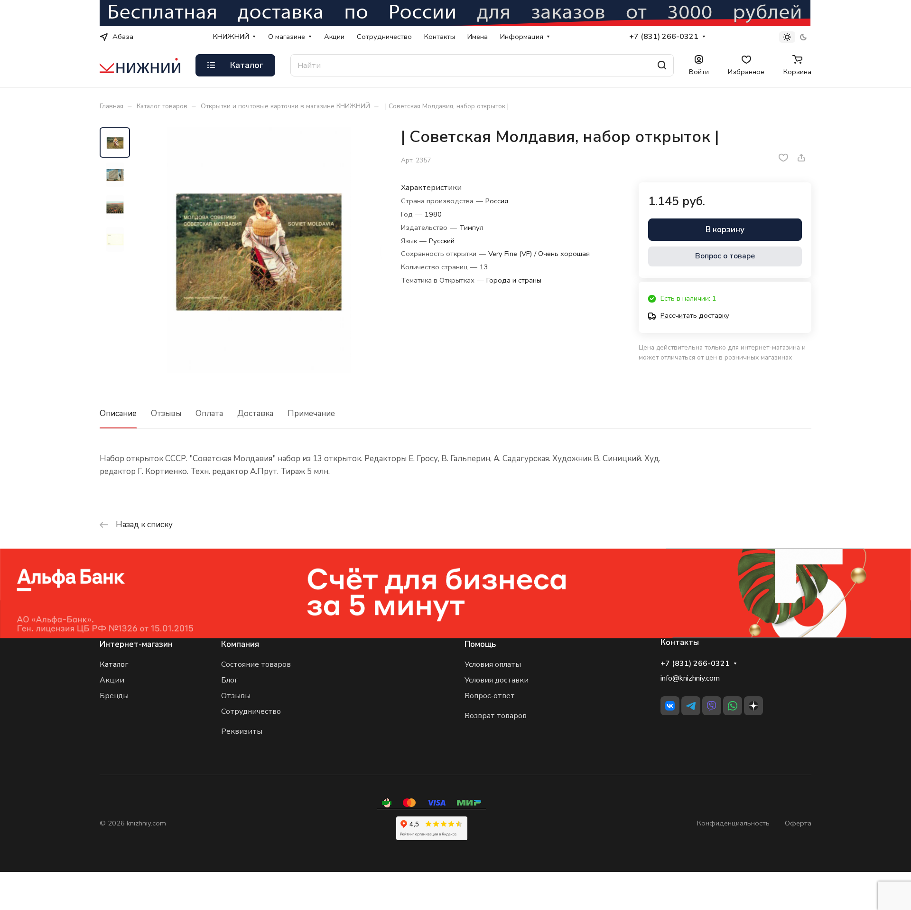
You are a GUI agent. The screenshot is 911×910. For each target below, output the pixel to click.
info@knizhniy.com (690, 678)
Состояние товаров (256, 664)
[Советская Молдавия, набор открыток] (258, 250)
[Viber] (711, 705)
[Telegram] (690, 705)
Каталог (114, 664)
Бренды (114, 696)
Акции (112, 680)
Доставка (255, 413)
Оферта (798, 823)
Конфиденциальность (733, 823)
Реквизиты (241, 731)
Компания (240, 644)
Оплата (209, 413)
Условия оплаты (493, 664)
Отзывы (166, 413)
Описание (118, 413)
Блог (229, 680)
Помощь (480, 644)
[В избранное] (783, 157)
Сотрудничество (251, 711)
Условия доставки (497, 680)
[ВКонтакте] (669, 705)
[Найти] (662, 65)
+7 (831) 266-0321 (663, 36)
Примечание (311, 413)
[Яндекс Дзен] (753, 705)
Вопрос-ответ (490, 696)
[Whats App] (732, 705)
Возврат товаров (496, 716)
